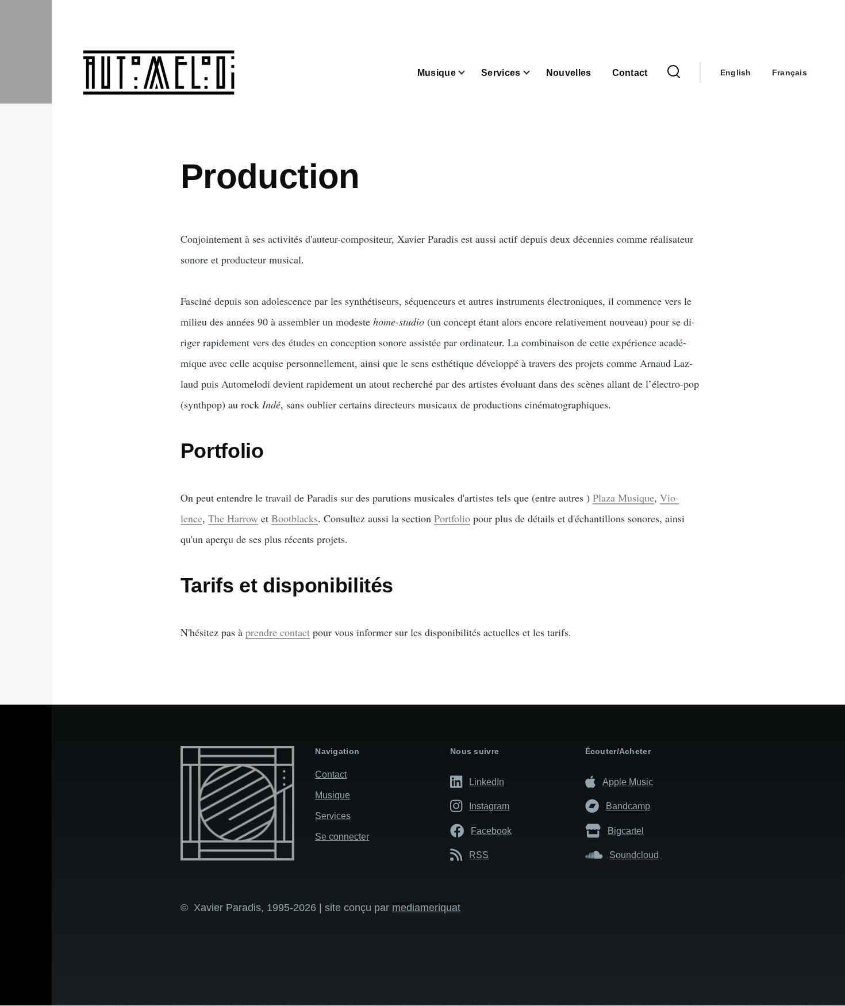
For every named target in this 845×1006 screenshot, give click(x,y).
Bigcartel (626, 830)
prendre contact (277, 632)
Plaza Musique (623, 497)
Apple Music (627, 782)
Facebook (491, 830)
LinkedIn (486, 782)
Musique (332, 795)
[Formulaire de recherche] (673, 72)
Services (333, 816)
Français (789, 72)
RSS (479, 855)
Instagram (489, 806)
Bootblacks (294, 518)
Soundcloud (634, 855)
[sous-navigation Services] (533, 72)
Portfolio (452, 518)
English (735, 72)
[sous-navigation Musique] (468, 72)
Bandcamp (628, 806)
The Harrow (233, 518)
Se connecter (342, 836)
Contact (331, 774)
